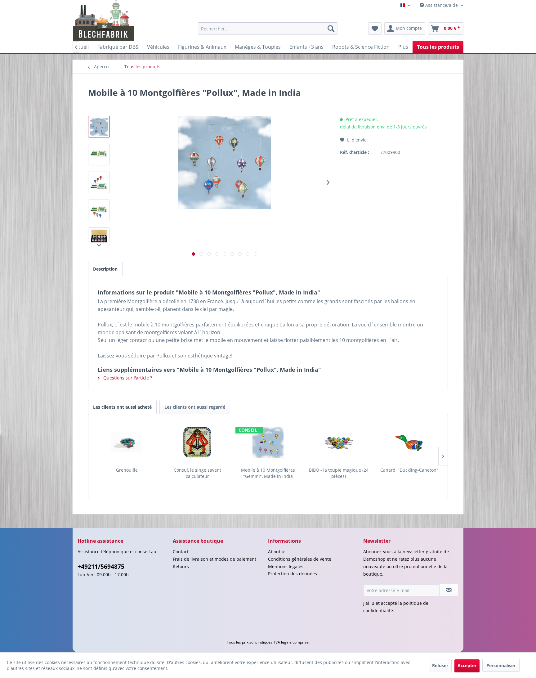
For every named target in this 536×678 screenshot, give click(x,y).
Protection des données (292, 574)
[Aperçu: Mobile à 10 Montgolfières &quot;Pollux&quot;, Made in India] (99, 126)
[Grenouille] (127, 442)
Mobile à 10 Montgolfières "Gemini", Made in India (268, 473)
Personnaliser (501, 665)
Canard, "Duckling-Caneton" (409, 470)
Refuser (440, 665)
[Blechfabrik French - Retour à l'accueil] (103, 20)
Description (105, 269)
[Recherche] (330, 28)
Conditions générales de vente (299, 559)
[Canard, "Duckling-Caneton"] (409, 442)
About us (277, 552)
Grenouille (127, 470)
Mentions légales (285, 566)
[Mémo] (375, 28)
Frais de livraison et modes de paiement (214, 559)
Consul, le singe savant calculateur (197, 473)
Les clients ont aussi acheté (122, 407)
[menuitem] (267, 28)
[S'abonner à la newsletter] (448, 590)
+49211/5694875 (101, 567)
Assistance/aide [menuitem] (441, 5)
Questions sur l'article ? (127, 378)
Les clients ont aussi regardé (194, 407)
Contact (181, 552)
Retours (181, 566)
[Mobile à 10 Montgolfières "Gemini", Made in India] (268, 442)
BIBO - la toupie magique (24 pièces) (338, 473)
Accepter (467, 665)
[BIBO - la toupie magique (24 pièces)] (338, 442)
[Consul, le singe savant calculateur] (197, 442)
